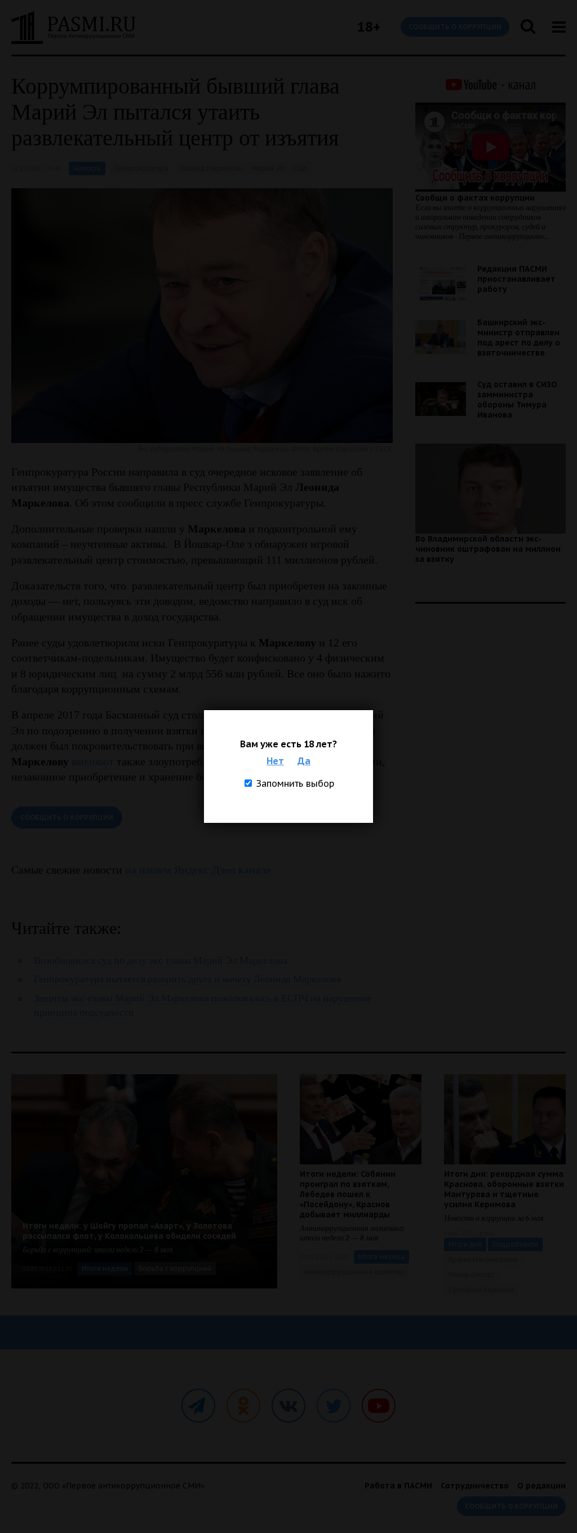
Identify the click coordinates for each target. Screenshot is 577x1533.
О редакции (541, 1486)
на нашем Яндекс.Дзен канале (198, 869)
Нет (275, 760)
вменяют (93, 761)
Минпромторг (472, 1274)
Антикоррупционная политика (354, 1272)
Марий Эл (268, 168)
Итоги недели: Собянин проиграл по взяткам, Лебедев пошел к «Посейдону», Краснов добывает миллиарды (348, 1194)
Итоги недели (105, 1268)
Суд (301, 168)
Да (304, 760)
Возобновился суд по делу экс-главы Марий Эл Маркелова (160, 961)
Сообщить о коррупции (455, 27)
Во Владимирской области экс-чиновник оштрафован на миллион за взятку (488, 549)
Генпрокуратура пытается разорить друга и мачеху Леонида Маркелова (187, 979)
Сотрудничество (475, 1486)
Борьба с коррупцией (175, 1268)
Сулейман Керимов (481, 1290)
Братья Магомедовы (483, 1259)
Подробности (515, 1244)
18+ (368, 27)
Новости (87, 168)
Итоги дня (465, 1244)
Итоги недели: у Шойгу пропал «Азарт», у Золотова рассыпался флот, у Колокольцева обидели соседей (129, 1231)
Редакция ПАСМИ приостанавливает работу (516, 279)
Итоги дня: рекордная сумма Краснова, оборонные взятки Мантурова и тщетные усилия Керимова (504, 1189)
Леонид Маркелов (210, 168)
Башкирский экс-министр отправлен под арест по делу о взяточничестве (518, 337)
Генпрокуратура (141, 168)
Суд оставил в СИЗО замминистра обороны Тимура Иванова (517, 399)
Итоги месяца (381, 1256)
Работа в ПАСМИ (398, 1486)
